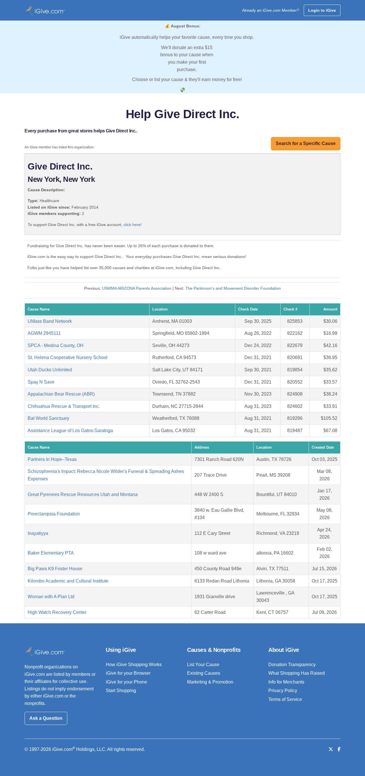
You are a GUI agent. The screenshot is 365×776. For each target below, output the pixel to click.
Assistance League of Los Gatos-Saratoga (70, 430)
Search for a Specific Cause (306, 143)
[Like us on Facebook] (339, 749)
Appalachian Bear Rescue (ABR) (61, 394)
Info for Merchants (286, 682)
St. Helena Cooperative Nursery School (68, 357)
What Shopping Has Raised (296, 673)
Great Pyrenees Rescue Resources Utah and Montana (83, 494)
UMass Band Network (50, 321)
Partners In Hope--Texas (52, 459)
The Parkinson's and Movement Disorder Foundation (233, 288)
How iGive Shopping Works (134, 664)
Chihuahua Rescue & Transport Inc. (64, 406)
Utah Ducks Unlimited (50, 369)
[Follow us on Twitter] (330, 749)
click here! (132, 224)
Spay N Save (41, 382)
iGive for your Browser (128, 673)
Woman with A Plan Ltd (51, 596)
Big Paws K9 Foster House (55, 568)
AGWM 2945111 (44, 333)
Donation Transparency (292, 664)
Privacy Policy (282, 690)
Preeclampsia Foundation (54, 513)
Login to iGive (322, 10)
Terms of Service (285, 699)
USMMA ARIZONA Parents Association (136, 288)
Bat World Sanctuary (48, 418)
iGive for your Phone (126, 682)
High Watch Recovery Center (57, 612)
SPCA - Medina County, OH (56, 345)
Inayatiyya (38, 533)
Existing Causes (203, 673)
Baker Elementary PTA (51, 553)
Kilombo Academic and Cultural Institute (68, 581)
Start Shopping (121, 690)
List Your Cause (203, 664)
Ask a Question (45, 718)
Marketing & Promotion (210, 682)
